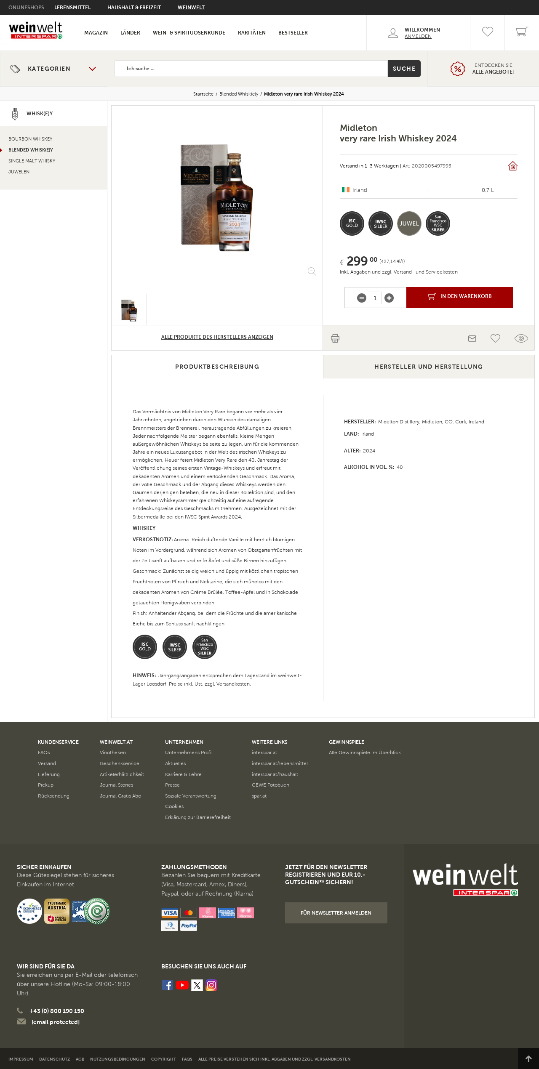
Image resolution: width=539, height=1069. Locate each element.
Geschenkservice (119, 763)
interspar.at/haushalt (275, 774)
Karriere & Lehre (183, 774)
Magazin (96, 33)
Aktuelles (175, 763)
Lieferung (49, 774)
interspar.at (264, 752)
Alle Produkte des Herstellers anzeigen (217, 337)
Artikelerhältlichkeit (122, 774)
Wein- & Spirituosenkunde (189, 33)
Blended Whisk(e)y (238, 93)
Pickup (45, 785)
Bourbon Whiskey (30, 139)
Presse (172, 785)
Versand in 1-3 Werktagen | (370, 166)
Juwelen (18, 172)
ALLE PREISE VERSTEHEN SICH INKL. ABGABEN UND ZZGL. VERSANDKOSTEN (274, 1059)
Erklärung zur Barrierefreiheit (198, 817)
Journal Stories (116, 785)
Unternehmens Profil (189, 752)
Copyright (163, 1059)
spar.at (259, 796)
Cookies (174, 806)
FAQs (44, 752)
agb (80, 1059)
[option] (217, 193)
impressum (20, 1059)
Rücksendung (53, 796)
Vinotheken (113, 752)
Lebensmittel (72, 8)
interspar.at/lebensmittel (280, 763)
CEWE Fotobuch (270, 785)
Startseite (203, 93)
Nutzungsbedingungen (117, 1059)
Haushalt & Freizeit (134, 8)
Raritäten (252, 33)
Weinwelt (191, 8)
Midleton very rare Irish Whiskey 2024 (304, 93)
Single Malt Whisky (31, 161)
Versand (47, 763)
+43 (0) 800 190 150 (56, 1011)
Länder (130, 33)
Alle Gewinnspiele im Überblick (365, 752)
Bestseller (293, 33)
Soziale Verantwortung (190, 796)
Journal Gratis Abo (120, 796)
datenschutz (54, 1059)
